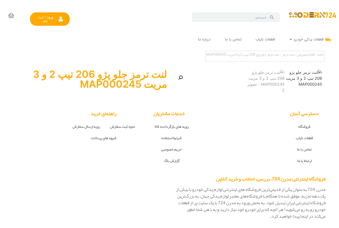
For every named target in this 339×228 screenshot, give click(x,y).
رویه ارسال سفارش (86, 126)
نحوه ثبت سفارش (122, 126)
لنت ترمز (288, 54)
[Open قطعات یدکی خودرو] (291, 39)
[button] (50, 19)
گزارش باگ (171, 160)
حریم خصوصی (171, 149)
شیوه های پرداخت (103, 138)
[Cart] (11, 16)
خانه (320, 54)
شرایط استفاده (171, 138)
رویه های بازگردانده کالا (172, 126)
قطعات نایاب (304, 138)
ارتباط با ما (304, 160)
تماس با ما (304, 149)
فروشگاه (304, 126)
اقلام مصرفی (305, 54)
